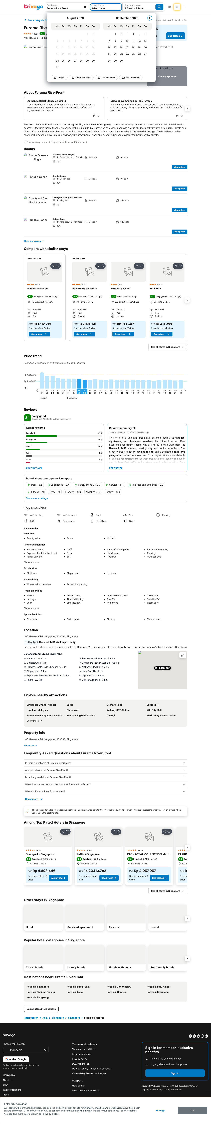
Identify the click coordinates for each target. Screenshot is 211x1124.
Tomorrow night (83, 77)
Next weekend (133, 77)
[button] (67, 7)
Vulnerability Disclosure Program (89, 1073)
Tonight (61, 77)
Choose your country (14, 1043)
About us (7, 1080)
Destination (52, 5)
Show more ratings (37, 498)
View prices (179, 167)
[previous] (37, 391)
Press (6, 1094)
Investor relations (12, 1089)
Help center (78, 1085)
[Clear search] (85, 7)
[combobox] (67, 7)
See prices (174, 35)
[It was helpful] (94, 116)
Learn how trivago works (85, 1090)
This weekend (108, 77)
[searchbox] (67, 8)
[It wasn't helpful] (99, 116)
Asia (45, 1017)
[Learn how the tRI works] (69, 419)
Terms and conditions (83, 1049)
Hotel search (31, 1017)
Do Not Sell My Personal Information (91, 1068)
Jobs (5, 1084)
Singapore (58, 1017)
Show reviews (34, 467)
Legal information (81, 1054)
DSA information (81, 1063)
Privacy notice (80, 1058)
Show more (30, 562)
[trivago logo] (33, 7)
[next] (150, 18)
